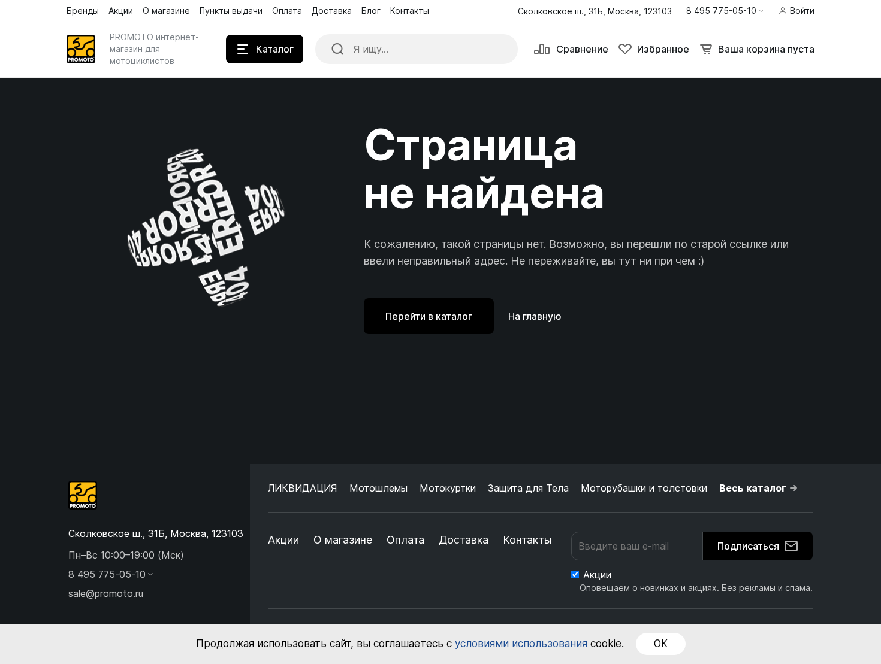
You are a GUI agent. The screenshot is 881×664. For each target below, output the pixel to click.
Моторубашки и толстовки (644, 488)
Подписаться (748, 546)
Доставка (463, 539)
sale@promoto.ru (105, 593)
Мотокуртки (448, 488)
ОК (661, 644)
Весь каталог (752, 488)
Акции (283, 539)
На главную (535, 316)
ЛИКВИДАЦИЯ (302, 488)
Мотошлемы (378, 488)
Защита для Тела (528, 488)
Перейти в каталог (428, 316)
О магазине (342, 539)
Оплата (405, 539)
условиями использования (521, 644)
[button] (725, 11)
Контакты (527, 539)
